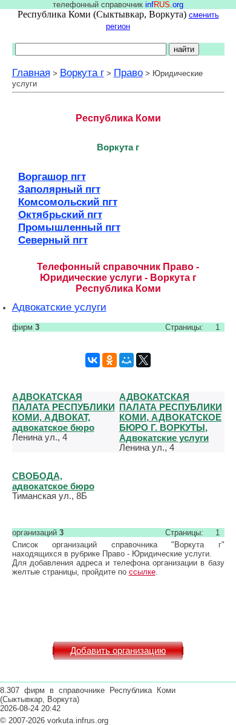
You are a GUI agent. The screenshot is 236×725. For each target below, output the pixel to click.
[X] (143, 360)
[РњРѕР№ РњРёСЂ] (126, 360)
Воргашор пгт (52, 176)
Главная (31, 72)
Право (128, 72)
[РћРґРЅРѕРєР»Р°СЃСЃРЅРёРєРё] (109, 360)
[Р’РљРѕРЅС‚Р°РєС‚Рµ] (92, 360)
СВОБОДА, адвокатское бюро (53, 481)
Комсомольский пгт (67, 202)
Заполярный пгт (59, 189)
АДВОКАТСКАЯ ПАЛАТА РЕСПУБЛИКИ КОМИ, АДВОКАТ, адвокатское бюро (63, 412)
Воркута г (82, 72)
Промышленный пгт (69, 227)
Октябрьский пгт (60, 214)
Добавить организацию (118, 651)
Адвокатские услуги (59, 307)
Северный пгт (53, 240)
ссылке (142, 571)
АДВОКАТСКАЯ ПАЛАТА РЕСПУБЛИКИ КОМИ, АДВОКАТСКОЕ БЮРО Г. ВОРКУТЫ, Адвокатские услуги (170, 417)
